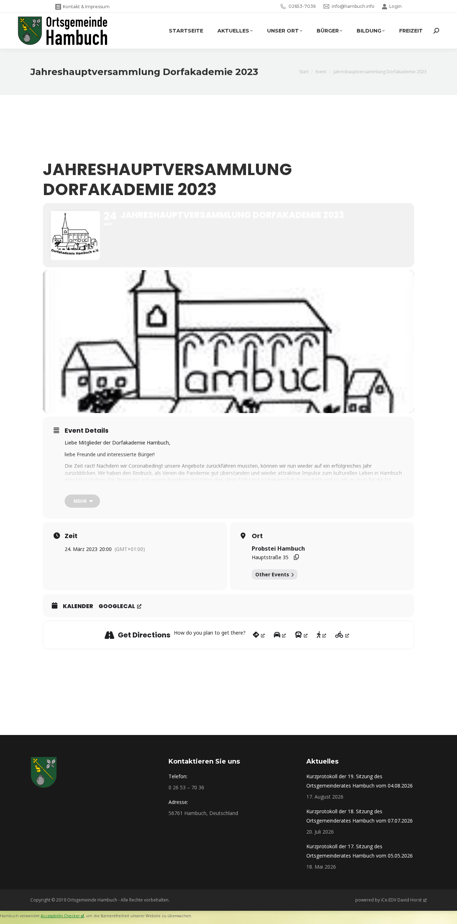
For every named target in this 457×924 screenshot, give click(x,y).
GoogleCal (117, 606)
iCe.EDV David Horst (401, 900)
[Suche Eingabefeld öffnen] (436, 31)
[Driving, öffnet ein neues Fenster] (280, 635)
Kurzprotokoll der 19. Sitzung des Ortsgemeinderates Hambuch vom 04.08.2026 (359, 781)
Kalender (78, 606)
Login (395, 6)
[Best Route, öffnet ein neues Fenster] (258, 635)
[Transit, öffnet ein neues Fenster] (301, 635)
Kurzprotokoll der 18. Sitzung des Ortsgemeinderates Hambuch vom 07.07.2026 (359, 816)
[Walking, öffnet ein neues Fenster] (321, 635)
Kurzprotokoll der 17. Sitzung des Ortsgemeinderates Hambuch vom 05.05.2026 (359, 851)
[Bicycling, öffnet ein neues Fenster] (342, 635)
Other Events (272, 574)
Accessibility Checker (60, 915)
